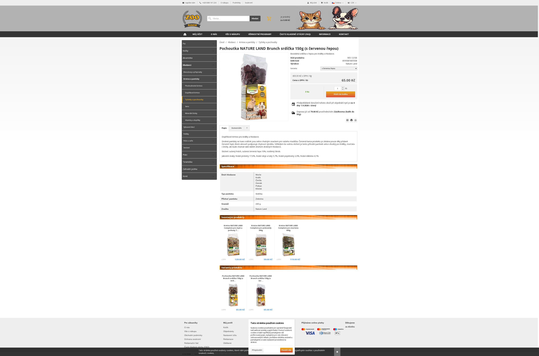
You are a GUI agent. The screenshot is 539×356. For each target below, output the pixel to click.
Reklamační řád (191, 343)
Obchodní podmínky (193, 335)
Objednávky (228, 331)
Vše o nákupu (190, 331)
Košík (225, 327)
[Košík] (278, 18)
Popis (224, 128)
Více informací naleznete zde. (228, 353)
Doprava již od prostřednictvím (325, 113)
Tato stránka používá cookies (267, 323)
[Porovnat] (347, 120)
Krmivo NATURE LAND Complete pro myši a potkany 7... (233, 228)
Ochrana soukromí (192, 339)
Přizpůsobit (257, 350)
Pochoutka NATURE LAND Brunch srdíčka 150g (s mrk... (233, 278)
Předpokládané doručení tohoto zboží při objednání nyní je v (326, 104)
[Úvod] (191, 18)
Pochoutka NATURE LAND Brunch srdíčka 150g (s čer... (261, 278)
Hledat (255, 18)
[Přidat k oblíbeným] (355, 120)
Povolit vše (286, 350)
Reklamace (228, 339)
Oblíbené (227, 343)
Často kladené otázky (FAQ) (196, 347)
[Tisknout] (351, 120)
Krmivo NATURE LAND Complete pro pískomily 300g (260, 228)
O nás (187, 327)
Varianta (293, 68)
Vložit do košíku (341, 94)
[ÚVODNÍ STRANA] (184, 34)
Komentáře (237, 128)
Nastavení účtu (230, 335)
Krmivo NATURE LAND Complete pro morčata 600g (288, 228)
